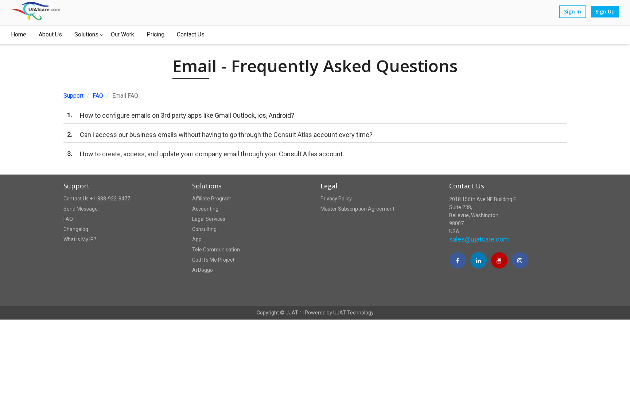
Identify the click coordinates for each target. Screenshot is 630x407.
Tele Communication (216, 250)
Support (73, 95)
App (197, 239)
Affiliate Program (212, 198)
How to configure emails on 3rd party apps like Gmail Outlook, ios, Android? (180, 115)
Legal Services (208, 219)
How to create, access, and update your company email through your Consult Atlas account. (205, 154)
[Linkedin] (478, 261)
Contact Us (191, 34)
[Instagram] (520, 261)
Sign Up (605, 11)
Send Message (80, 209)
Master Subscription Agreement (357, 209)
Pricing (155, 34)
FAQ (98, 95)
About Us (50, 34)
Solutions (86, 34)
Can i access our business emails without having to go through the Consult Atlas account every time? (220, 134)
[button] (507, 284)
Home (18, 34)
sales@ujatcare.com (479, 239)
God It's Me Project (213, 260)
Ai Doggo (202, 270)
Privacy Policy (336, 198)
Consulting (204, 229)
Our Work (122, 34)
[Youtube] (499, 261)
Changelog (75, 229)
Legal (328, 185)
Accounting (205, 209)
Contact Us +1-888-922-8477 (96, 198)
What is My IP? (79, 239)
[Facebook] (457, 261)
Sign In (572, 11)
